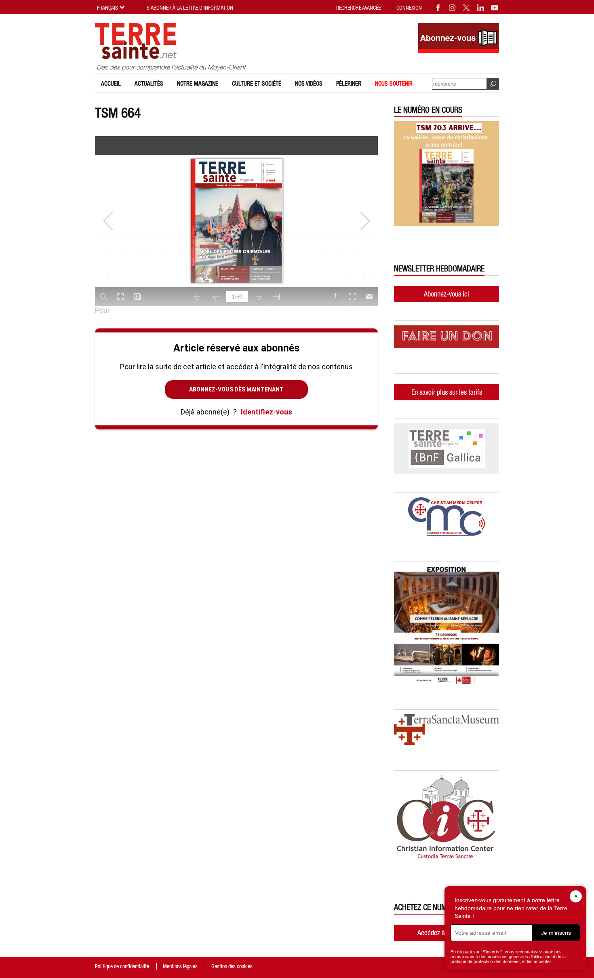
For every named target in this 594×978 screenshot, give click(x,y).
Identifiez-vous (266, 412)
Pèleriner (348, 83)
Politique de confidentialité (122, 966)
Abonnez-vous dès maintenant (236, 389)
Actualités (149, 83)
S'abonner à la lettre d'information (190, 7)
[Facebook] (438, 7)
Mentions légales (180, 966)
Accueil (111, 83)
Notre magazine (197, 83)
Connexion (409, 7)
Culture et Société (256, 83)
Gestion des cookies (232, 966)
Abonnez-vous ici (446, 294)
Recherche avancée (358, 7)
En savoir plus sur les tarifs (446, 392)
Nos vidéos (308, 83)
